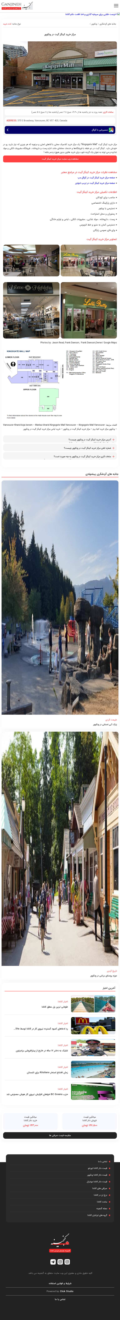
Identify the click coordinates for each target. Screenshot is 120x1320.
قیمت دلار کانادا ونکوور (97, 1175)
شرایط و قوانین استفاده (60, 1283)
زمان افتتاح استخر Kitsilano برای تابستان (47, 1072)
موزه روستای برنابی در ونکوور (103, 975)
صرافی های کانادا (99, 1188)
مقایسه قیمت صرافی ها (60, 1135)
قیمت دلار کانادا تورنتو (97, 1168)
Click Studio (60, 1291)
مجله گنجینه (101, 1208)
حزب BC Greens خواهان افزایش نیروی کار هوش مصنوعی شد (37, 1094)
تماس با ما (102, 1161)
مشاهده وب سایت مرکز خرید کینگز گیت (60, 159)
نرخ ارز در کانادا (100, 1195)
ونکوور (94, 24)
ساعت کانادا (102, 1202)
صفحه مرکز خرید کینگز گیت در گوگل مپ (96, 177)
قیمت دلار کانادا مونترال (97, 1181)
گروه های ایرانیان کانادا (97, 1215)
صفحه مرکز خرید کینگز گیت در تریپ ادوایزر (95, 183)
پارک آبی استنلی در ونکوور (105, 724)
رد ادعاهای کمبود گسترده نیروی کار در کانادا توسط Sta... (41, 1029)
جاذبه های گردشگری (108, 24)
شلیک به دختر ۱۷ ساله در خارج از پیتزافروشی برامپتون (42, 1051)
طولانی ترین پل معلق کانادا (55, 1007)
